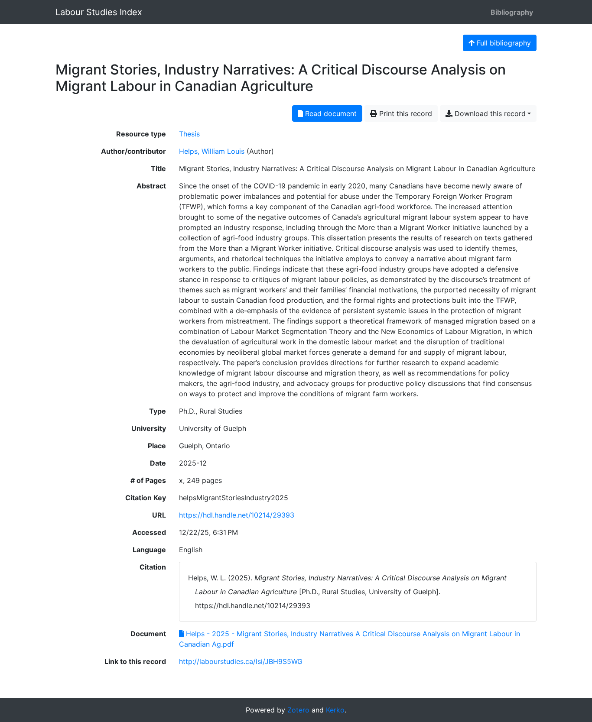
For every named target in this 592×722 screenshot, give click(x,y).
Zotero (298, 710)
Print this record (404, 113)
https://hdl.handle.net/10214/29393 (236, 515)
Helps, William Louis (211, 151)
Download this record (489, 113)
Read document (330, 113)
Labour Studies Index (98, 12)
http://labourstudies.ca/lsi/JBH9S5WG (241, 661)
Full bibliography (503, 43)
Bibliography (512, 12)
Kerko (335, 710)
